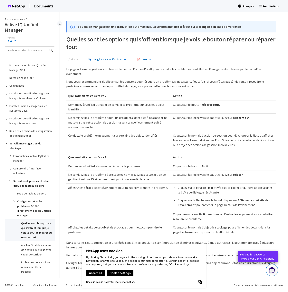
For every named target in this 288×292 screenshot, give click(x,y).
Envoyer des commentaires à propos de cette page (258, 285)
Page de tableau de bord (31, 193)
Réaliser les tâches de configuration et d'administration (30, 133)
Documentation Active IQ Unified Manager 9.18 (28, 68)
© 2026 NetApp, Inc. (14, 285)
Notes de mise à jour (21, 78)
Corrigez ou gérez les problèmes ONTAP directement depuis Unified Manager (34, 208)
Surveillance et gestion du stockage (25, 146)
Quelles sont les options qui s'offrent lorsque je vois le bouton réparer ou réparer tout (36, 230)
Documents (43, 6)
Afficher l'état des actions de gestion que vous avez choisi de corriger (36, 249)
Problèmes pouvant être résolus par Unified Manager (35, 267)
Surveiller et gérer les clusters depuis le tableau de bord (31, 183)
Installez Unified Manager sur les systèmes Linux (28, 108)
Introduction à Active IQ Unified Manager (31, 158)
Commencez (16, 85)
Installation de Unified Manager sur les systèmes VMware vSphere (29, 96)
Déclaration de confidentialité (81, 285)
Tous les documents (14, 19)
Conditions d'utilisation (45, 285)
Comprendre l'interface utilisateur (27, 171)
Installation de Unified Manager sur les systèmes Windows (29, 121)
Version (11, 38)
